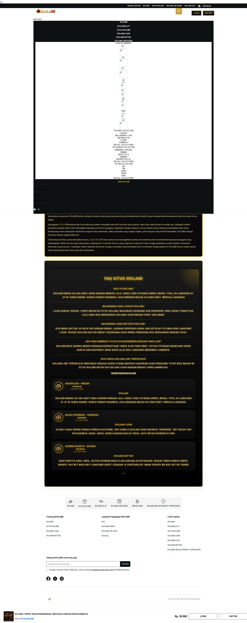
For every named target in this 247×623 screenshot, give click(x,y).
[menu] (123, 102)
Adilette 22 (123, 154)
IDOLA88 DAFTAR (53, 536)
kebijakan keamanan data (102, 570)
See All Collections (124, 145)
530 (123, 166)
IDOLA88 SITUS (174, 540)
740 (123, 169)
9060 (123, 176)
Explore (37, 19)
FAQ (103, 522)
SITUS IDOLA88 (158, 6)
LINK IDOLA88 (96, 239)
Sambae (123, 157)
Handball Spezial (123, 150)
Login (196, 13)
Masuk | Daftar (133, 6)
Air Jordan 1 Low (123, 135)
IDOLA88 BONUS (108, 526)
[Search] (179, 11)
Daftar (208, 13)
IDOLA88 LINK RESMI (174, 6)
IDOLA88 (146, 6)
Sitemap (105, 536)
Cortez (123, 133)
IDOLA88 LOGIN (40, 206)
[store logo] (46, 13)
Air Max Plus (123, 138)
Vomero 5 (123, 142)
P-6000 (124, 140)
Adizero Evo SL (123, 159)
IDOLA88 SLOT (190, 6)
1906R (123, 173)
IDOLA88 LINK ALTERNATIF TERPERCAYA (163, 506)
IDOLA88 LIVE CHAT (110, 531)
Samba (123, 152)
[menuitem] (124, 22)
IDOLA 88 (63, 224)
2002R (123, 171)
